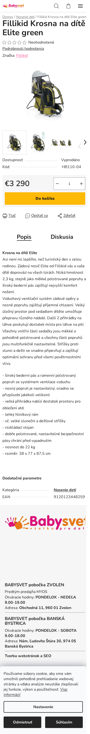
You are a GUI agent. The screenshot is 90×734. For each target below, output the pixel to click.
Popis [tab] (24, 237)
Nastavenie (43, 707)
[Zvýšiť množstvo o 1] (81, 184)
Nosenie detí (65, 490)
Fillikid (22, 55)
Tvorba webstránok (22, 656)
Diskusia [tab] (62, 237)
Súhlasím (64, 722)
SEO (47, 656)
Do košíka (45, 198)
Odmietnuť (22, 722)
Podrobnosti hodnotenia (23, 48)
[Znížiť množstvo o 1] (57, 184)
